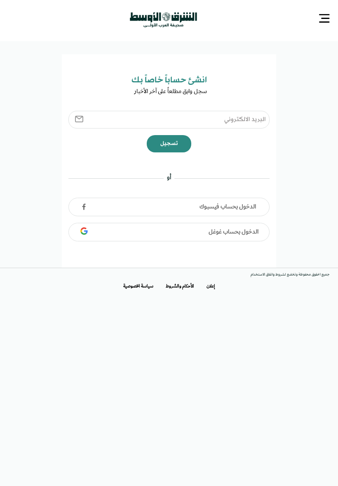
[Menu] (324, 18)
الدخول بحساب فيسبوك (228, 206)
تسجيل (169, 143)
